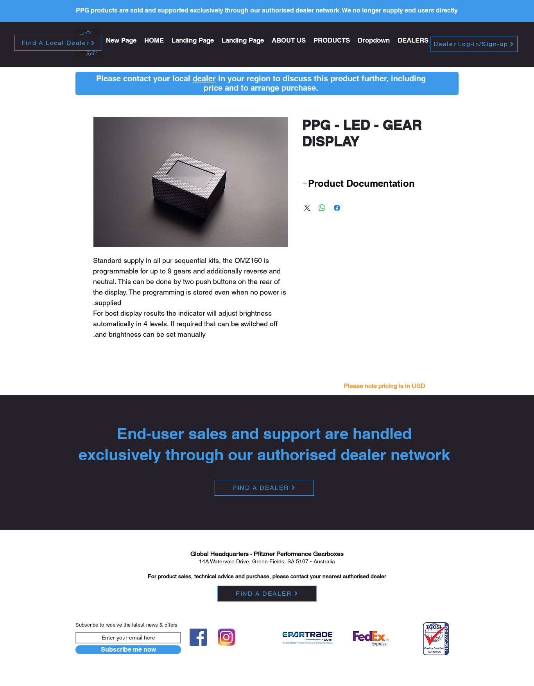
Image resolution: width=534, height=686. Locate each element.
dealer (204, 78)
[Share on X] (307, 208)
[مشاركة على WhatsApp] (322, 208)
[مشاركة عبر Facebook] (337, 208)
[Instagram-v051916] (226, 637)
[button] (332, 40)
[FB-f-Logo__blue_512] (198, 637)
